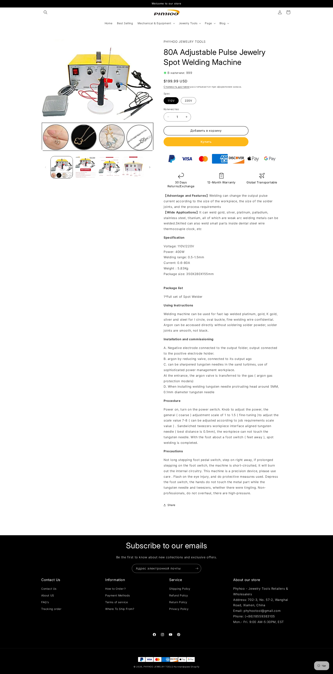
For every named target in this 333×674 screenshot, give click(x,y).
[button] (45, 12)
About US (47, 595)
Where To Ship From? (119, 609)
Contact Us (48, 588)
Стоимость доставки (177, 86)
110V (171, 100)
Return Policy (178, 602)
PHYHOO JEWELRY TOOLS (158, 666)
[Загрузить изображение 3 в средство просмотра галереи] (109, 167)
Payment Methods (117, 595)
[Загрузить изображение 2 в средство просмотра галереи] (86, 167)
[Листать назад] (45, 167)
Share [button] (171, 505)
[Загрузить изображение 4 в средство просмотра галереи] (133, 167)
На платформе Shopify (186, 666)
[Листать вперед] (149, 167)
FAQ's (45, 602)
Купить (206, 142)
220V (188, 100)
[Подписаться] (197, 568)
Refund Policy (178, 595)
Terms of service (116, 602)
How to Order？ (115, 588)
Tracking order (51, 609)
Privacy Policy (178, 609)
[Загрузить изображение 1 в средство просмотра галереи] (62, 167)
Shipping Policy (179, 588)
